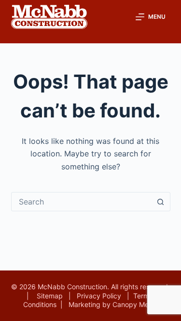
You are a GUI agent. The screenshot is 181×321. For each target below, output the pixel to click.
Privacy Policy (99, 296)
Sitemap (50, 296)
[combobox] (82, 201)
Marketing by (90, 304)
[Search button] (161, 202)
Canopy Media (135, 304)
